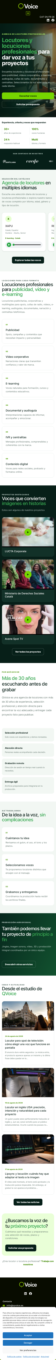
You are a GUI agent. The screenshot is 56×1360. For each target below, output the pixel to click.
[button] (28, 13)
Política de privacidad (31, 1357)
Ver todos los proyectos (28, 651)
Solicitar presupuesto (28, 104)
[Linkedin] (48, 20)
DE (53, 17)
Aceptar (28, 1335)
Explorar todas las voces (28, 260)
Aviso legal (45, 1357)
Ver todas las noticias (28, 1202)
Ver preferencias (28, 1350)
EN (46, 17)
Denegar (28, 1343)
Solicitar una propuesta (20, 1248)
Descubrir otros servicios (19, 964)
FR (49, 17)
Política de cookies (14, 1357)
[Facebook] (53, 20)
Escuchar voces (28, 96)
